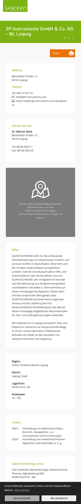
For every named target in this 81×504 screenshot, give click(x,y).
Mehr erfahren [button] (22, 490)
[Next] (72, 38)
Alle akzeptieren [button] (59, 498)
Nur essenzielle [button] (22, 498)
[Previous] (64, 38)
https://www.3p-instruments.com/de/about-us (40, 103)
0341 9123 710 (24, 93)
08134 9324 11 (24, 146)
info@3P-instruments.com (31, 97)
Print (56, 53)
